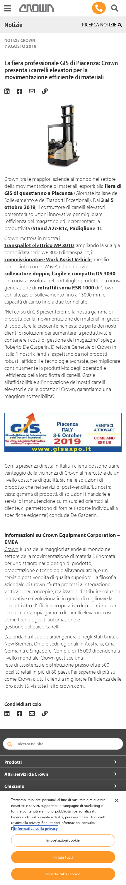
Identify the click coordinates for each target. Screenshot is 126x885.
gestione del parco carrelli (31, 626)
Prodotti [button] (13, 762)
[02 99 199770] (99, 8)
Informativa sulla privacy (36, 828)
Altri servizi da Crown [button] (26, 774)
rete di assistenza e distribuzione (39, 664)
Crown (11, 549)
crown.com (72, 685)
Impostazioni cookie (63, 840)
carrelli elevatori (84, 612)
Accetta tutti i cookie (63, 873)
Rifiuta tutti (63, 857)
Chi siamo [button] (14, 786)
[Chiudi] (116, 800)
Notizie (13, 25)
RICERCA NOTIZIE (99, 24)
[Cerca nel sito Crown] (114, 8)
